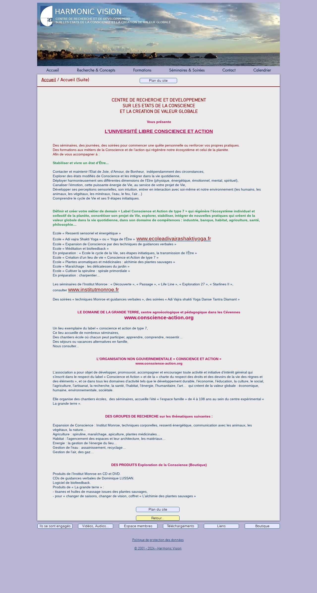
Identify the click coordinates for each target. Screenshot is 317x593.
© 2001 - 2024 (144, 548)
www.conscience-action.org (159, 317)
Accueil (48, 80)
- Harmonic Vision (168, 548)
